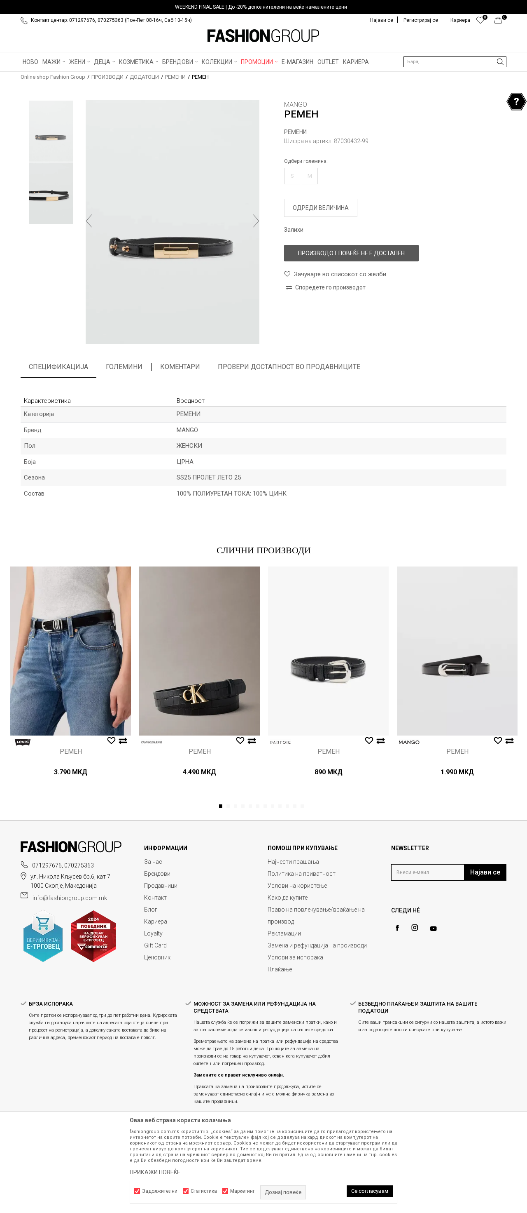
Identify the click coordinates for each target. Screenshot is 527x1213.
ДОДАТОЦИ (144, 77)
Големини (124, 367)
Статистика (204, 1191)
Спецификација (58, 367)
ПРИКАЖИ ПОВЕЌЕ (155, 1172)
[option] (263, 7)
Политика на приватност (302, 873)
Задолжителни (159, 1191)
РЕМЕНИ (175, 77)
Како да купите (288, 897)
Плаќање (280, 969)
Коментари (180, 367)
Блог (150, 909)
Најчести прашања (293, 861)
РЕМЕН (71, 751)
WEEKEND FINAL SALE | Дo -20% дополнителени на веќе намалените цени (261, 7)
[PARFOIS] (280, 742)
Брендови (157, 873)
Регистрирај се (420, 20)
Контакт (155, 897)
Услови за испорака (295, 957)
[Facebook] (397, 928)
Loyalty (153, 933)
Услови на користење (297, 885)
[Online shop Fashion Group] (263, 35)
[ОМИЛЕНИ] (480, 22)
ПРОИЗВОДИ (107, 77)
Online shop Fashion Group (53, 77)
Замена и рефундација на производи (317, 945)
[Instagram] (414, 927)
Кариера (155, 921)
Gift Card (155, 945)
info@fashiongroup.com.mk (70, 898)
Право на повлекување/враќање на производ (316, 915)
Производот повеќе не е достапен (351, 253)
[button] (454, 61)
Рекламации (284, 933)
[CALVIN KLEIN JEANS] (151, 742)
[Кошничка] (500, 22)
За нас (153, 861)
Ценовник (157, 957)
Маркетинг (242, 1191)
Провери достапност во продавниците (289, 367)
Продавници (160, 885)
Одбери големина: (306, 161)
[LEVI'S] (22, 742)
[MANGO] (409, 742)
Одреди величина (321, 208)
